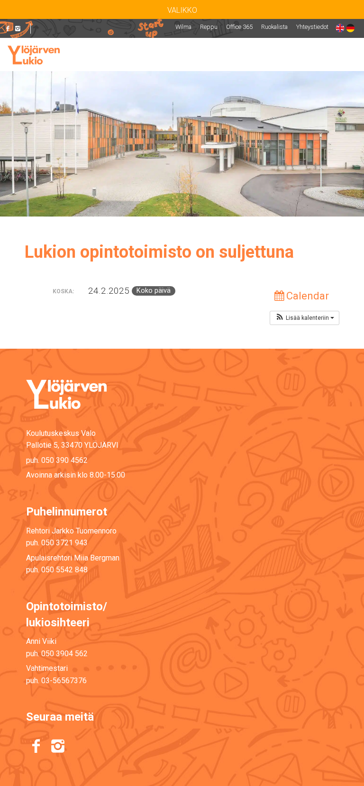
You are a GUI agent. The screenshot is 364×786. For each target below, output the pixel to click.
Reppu (209, 26)
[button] (304, 318)
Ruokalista (274, 26)
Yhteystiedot (312, 26)
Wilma (183, 26)
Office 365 (239, 26)
